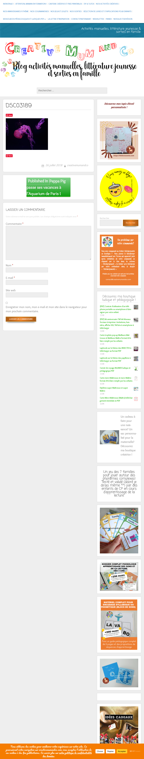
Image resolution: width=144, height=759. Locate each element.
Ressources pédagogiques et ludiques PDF (23, 19)
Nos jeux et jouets (59, 11)
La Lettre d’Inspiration (58, 19)
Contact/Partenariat (81, 19)
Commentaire (14, 223)
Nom (9, 265)
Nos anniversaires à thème (16, 11)
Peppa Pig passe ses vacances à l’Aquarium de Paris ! (46, 187)
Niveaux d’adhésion (122, 19)
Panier (109, 19)
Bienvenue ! (8, 4)
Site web (11, 290)
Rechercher (104, 218)
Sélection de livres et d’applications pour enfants (107, 11)
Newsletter (98, 19)
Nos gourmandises (39, 11)
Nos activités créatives (107, 4)
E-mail (10, 278)
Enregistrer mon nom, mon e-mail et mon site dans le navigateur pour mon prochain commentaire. (46, 309)
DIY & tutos (89, 4)
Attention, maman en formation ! (31, 4)
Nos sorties (76, 11)
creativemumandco (77, 165)
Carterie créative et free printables (65, 4)
